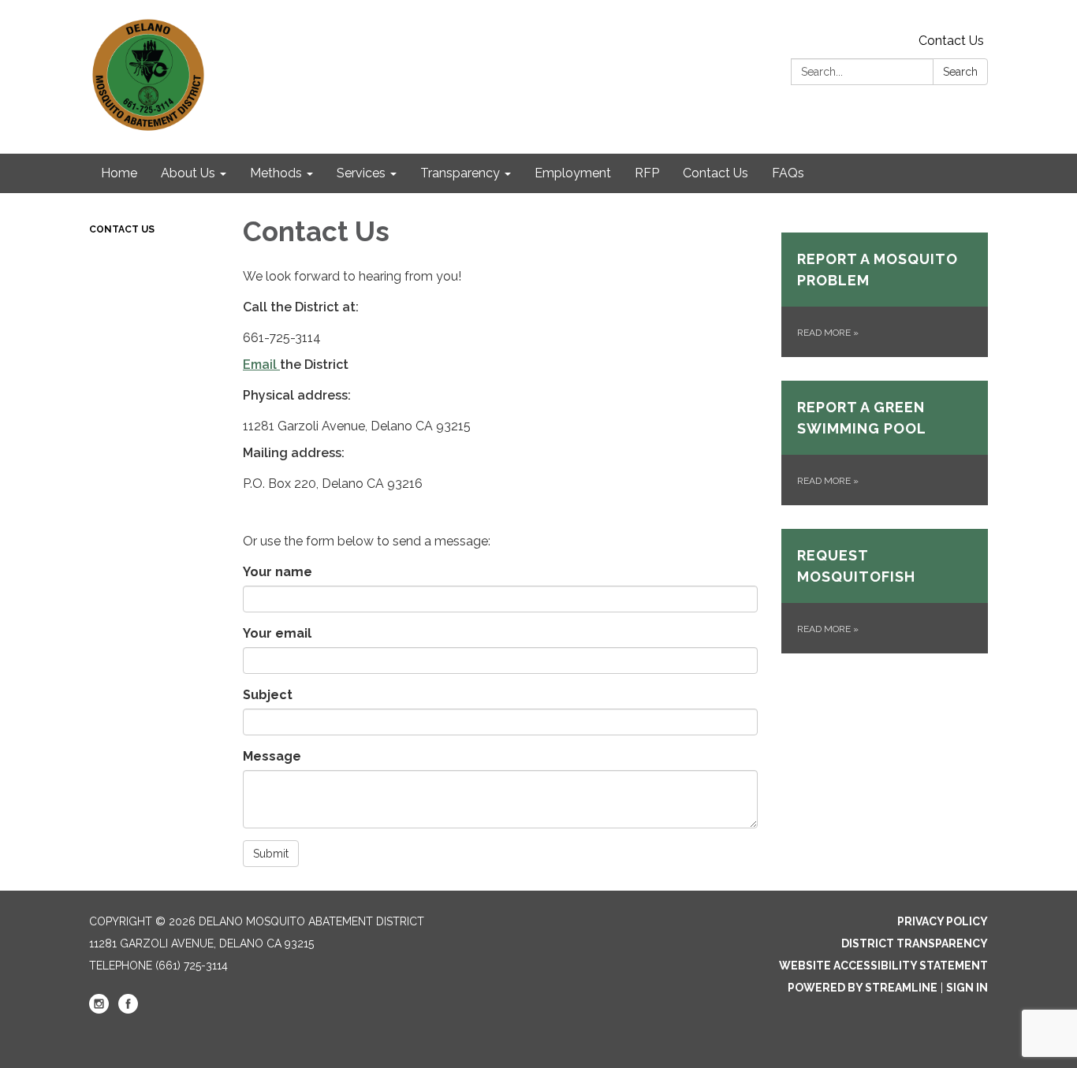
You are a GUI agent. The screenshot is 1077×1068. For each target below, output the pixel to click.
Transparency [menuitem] (460, 173)
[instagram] (99, 1009)
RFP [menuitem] (647, 173)
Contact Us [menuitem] (715, 173)
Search (960, 71)
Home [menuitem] (119, 173)
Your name (277, 571)
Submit (271, 853)
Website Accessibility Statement (883, 965)
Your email (277, 633)
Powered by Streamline (862, 987)
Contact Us (951, 40)
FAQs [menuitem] (788, 173)
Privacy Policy (942, 921)
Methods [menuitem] (276, 173)
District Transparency (914, 943)
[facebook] (128, 1009)
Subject (268, 694)
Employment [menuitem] (573, 173)
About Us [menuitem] (188, 173)
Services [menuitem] (361, 173)
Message (272, 756)
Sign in (967, 987)
